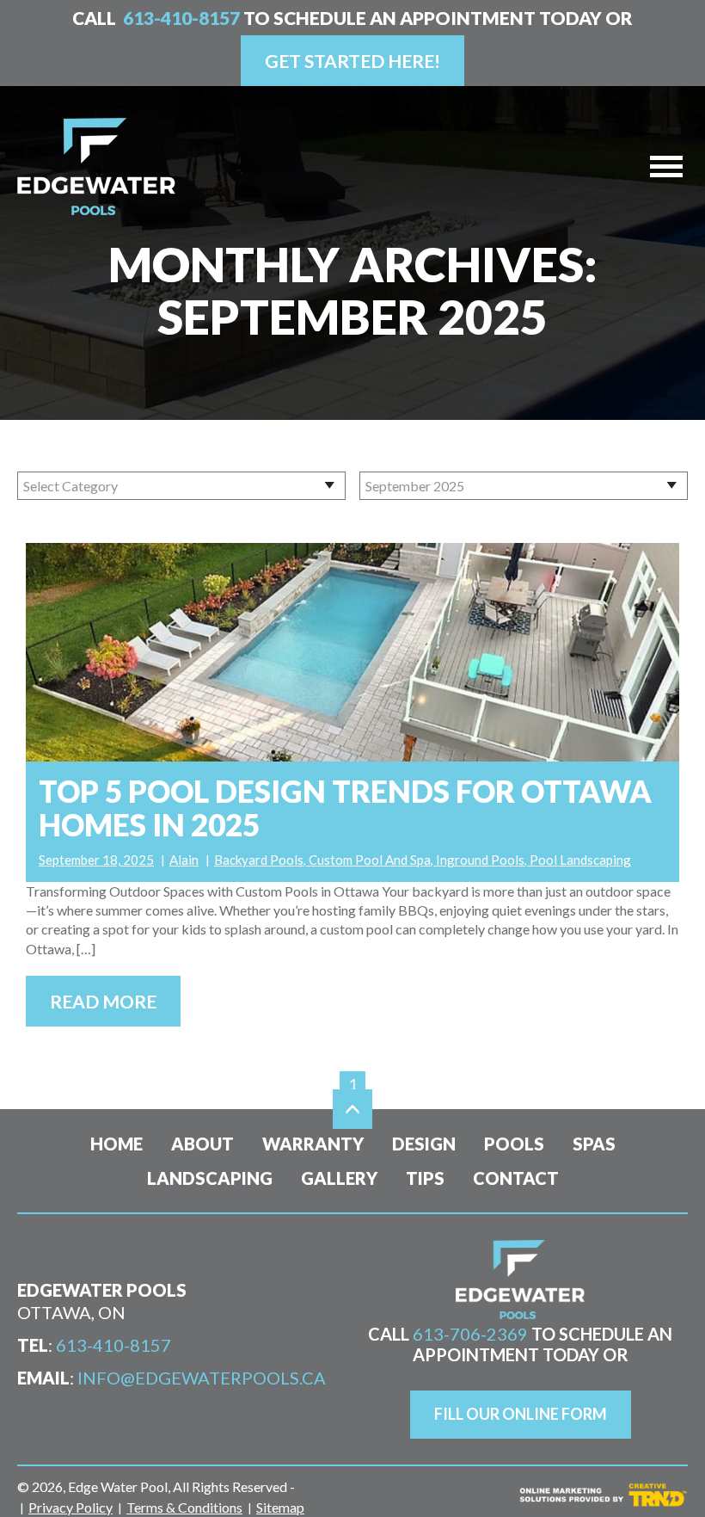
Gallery (339, 1178)
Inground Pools (480, 859)
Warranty (313, 1143)
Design (424, 1143)
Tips (425, 1178)
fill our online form (520, 1413)
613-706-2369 (470, 1333)
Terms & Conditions (184, 1507)
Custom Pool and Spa (370, 859)
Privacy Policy (70, 1507)
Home (116, 1143)
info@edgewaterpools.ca (201, 1377)
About (202, 1143)
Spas (594, 1143)
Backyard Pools (258, 859)
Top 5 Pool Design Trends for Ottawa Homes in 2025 (345, 808)
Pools (514, 1143)
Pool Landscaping (580, 859)
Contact (516, 1178)
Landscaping (210, 1178)
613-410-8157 (181, 17)
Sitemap (280, 1507)
